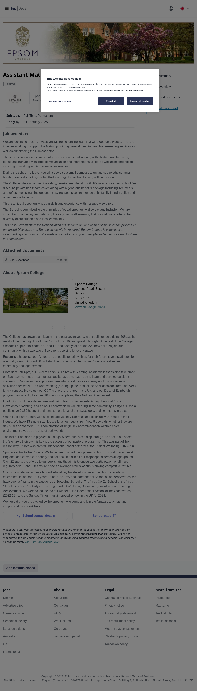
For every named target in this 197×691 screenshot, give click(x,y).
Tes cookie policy (111, 90)
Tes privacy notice (133, 90)
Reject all (111, 101)
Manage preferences (60, 101)
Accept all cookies (140, 101)
